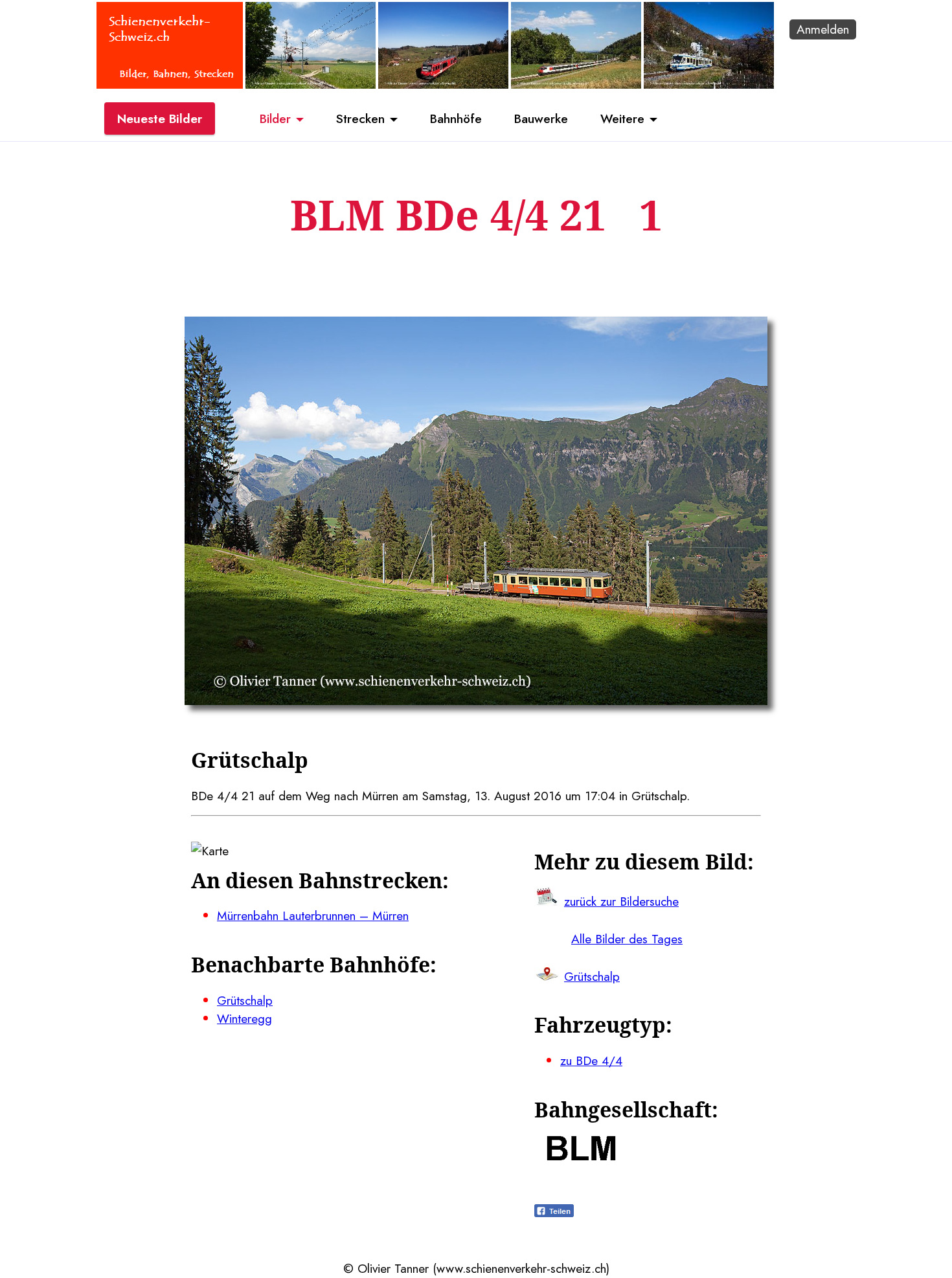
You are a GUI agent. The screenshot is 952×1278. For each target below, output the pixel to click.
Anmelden (823, 29)
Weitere (622, 118)
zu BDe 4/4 (591, 1060)
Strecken (360, 118)
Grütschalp (245, 1000)
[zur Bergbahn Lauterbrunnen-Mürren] (581, 1156)
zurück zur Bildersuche (621, 901)
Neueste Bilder (159, 118)
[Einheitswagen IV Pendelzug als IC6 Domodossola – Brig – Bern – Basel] (576, 84)
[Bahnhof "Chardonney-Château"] (310, 84)
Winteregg (244, 1018)
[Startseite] (169, 84)
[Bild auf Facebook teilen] (554, 1213)
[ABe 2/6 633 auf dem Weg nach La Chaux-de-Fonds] (443, 84)
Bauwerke (541, 118)
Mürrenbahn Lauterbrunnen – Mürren (313, 915)
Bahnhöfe (456, 118)
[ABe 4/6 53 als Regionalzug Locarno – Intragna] (709, 84)
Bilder (275, 118)
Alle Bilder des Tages (627, 939)
